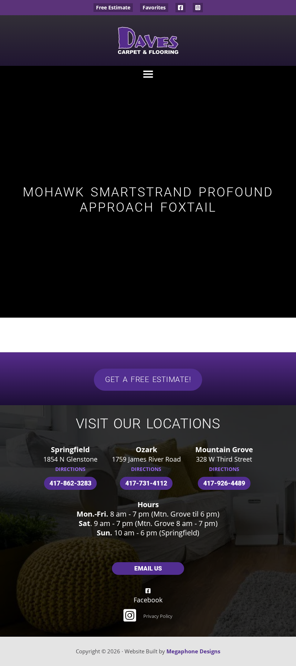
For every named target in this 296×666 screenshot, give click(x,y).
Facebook (180, 7)
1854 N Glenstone (70, 459)
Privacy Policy (158, 616)
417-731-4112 (146, 483)
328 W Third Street (224, 459)
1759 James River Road (146, 459)
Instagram (198, 7)
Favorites (154, 7)
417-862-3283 (70, 483)
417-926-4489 (224, 483)
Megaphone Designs (193, 651)
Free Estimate (113, 7)
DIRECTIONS (70, 469)
